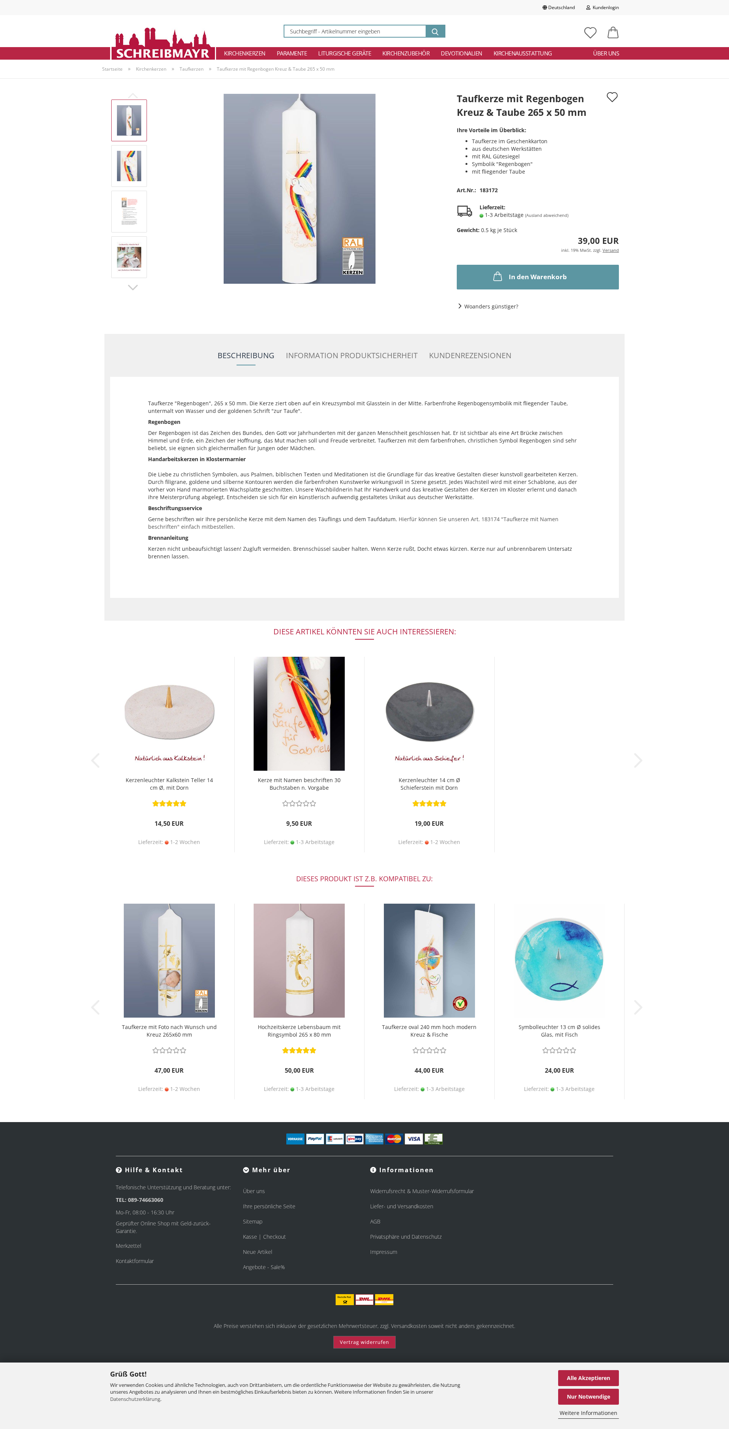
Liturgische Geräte (344, 53)
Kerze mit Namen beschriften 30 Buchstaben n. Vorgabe (299, 783)
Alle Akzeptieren (588, 1378)
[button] (613, 31)
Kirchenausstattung (523, 53)
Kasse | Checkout (264, 1236)
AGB (375, 1221)
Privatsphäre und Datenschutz (406, 1236)
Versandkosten (409, 1325)
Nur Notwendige (588, 1396)
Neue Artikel (257, 1251)
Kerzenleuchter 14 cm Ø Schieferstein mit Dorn (429, 783)
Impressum (383, 1251)
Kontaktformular (135, 1261)
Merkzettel (128, 1245)
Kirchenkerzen (244, 53)
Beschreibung (246, 355)
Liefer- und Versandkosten (401, 1206)
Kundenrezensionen (470, 355)
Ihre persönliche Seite (269, 1206)
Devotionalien (461, 53)
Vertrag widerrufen (364, 1342)
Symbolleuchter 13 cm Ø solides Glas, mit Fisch (559, 1030)
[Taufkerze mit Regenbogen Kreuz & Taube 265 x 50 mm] (300, 188)
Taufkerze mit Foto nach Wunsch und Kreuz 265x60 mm (169, 1030)
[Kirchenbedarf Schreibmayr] (163, 31)
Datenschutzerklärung (135, 1399)
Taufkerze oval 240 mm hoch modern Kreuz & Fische (429, 1030)
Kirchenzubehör (405, 53)
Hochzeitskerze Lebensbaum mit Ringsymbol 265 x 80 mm (299, 1030)
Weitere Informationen (588, 1412)
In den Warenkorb (538, 276)
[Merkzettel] (590, 31)
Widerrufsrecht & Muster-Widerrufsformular (422, 1191)
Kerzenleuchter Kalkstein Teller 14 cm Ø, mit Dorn (169, 783)
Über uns (606, 53)
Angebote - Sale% (264, 1267)
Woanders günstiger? (491, 306)
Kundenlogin (604, 7)
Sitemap (252, 1221)
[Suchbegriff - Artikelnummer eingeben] (435, 31)
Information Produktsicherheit (352, 355)
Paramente (292, 53)
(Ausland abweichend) (546, 215)
